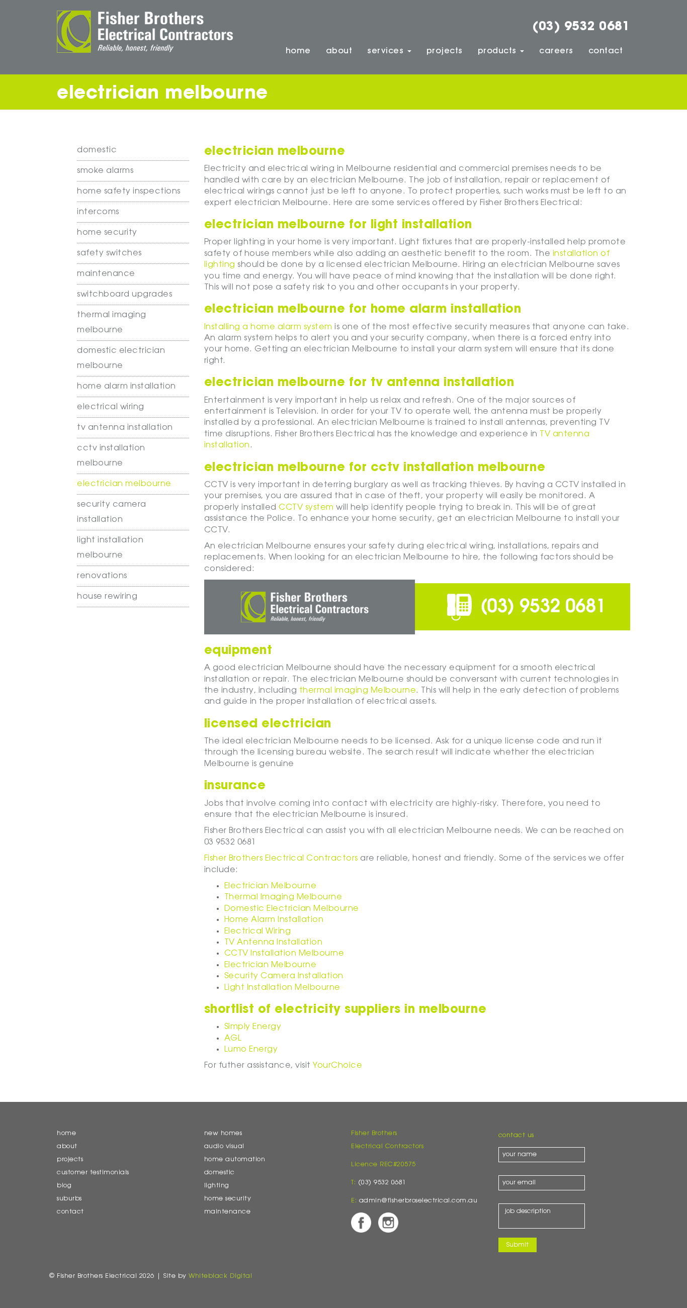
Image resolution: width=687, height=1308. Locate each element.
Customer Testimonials (93, 1173)
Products (499, 51)
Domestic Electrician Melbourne (291, 909)
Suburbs (69, 1199)
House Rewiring (107, 597)
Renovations (102, 576)
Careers (556, 51)
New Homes (223, 1134)
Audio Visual (224, 1147)
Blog (64, 1186)
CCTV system (306, 508)
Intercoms (98, 212)
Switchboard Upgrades (124, 295)
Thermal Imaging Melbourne (283, 897)
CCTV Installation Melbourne (284, 954)
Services (386, 51)
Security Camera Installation (283, 976)
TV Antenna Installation (125, 428)
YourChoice (337, 1066)
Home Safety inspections (129, 192)
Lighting (216, 1186)
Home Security (107, 233)
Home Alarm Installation (126, 387)
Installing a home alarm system (268, 327)
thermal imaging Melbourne (357, 691)
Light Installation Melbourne (282, 988)
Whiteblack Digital (220, 1276)
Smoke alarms (105, 171)
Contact (605, 51)
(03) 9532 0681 (581, 27)
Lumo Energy (251, 1050)
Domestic (97, 150)
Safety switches (109, 253)
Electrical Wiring (110, 407)
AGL (233, 1039)
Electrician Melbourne (124, 484)
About (339, 51)
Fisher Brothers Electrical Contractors (281, 859)
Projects (444, 51)
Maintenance (106, 274)
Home (298, 51)
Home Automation (235, 1160)
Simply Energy (253, 1027)
